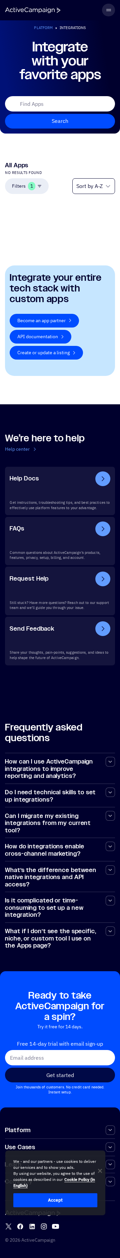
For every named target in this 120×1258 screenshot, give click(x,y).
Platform (43, 27)
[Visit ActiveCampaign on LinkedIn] (32, 1226)
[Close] (100, 1171)
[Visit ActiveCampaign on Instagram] (43, 1226)
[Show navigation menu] (108, 10)
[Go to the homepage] (32, 10)
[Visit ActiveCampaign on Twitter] (8, 1226)
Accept (55, 1200)
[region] (55, 1182)
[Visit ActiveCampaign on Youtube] (55, 1226)
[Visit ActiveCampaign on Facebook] (20, 1226)
